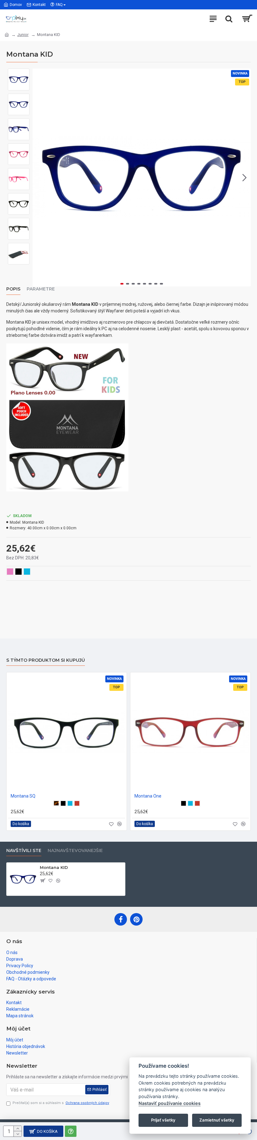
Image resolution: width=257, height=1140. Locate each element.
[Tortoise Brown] (56, 803)
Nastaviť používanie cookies (170, 1103)
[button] (39, 177)
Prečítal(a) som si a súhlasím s (61, 1103)
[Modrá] (70, 803)
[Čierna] (63, 803)
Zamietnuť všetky (216, 1119)
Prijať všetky (163, 1119)
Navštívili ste (23, 850)
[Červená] (77, 803)
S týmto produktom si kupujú (45, 660)
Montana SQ (23, 796)
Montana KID (54, 867)
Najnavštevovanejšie (75, 850)
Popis (13, 289)
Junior (23, 34)
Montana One (147, 796)
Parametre (41, 289)
